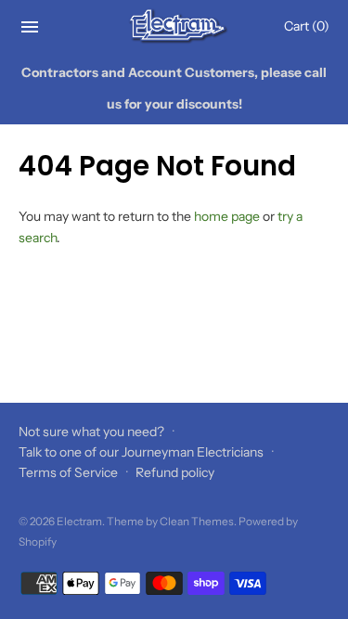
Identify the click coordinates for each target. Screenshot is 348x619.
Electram (79, 521)
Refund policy (174, 472)
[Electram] (174, 26)
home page (227, 216)
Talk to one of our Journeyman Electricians (141, 452)
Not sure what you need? (91, 431)
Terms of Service (68, 472)
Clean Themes (197, 521)
